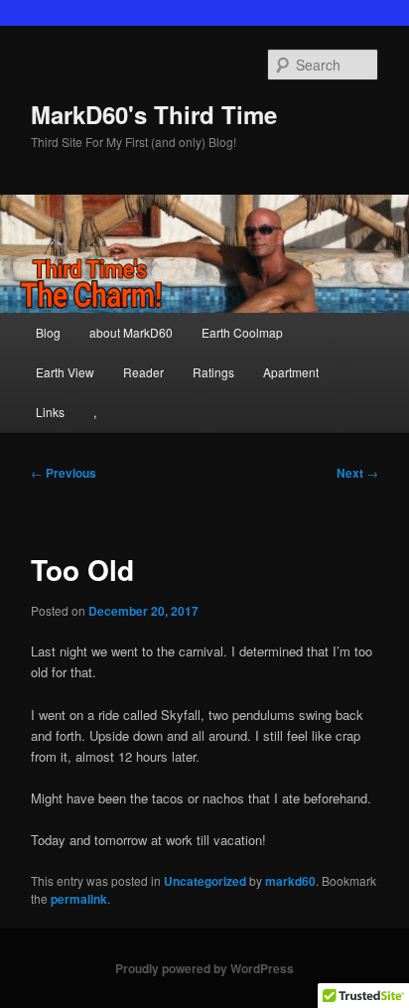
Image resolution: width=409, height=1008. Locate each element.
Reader (143, 371)
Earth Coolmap (242, 332)
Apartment (291, 371)
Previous (63, 473)
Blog (48, 332)
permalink (79, 899)
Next (357, 473)
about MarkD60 (131, 332)
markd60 (290, 881)
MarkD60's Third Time (154, 114)
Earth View (65, 371)
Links (50, 411)
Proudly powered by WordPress (204, 968)
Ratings (213, 371)
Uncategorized (205, 881)
